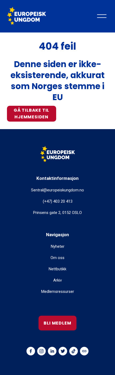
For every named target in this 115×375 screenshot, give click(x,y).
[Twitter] (63, 351)
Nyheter (57, 246)
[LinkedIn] (52, 351)
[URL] (84, 351)
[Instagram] (41, 351)
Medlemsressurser (57, 291)
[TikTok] (73, 351)
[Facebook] (30, 351)
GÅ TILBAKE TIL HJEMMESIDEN (31, 113)
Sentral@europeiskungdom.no (57, 190)
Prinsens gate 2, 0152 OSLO (57, 212)
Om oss (57, 257)
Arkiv (57, 280)
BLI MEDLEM (57, 323)
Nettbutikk (57, 269)
